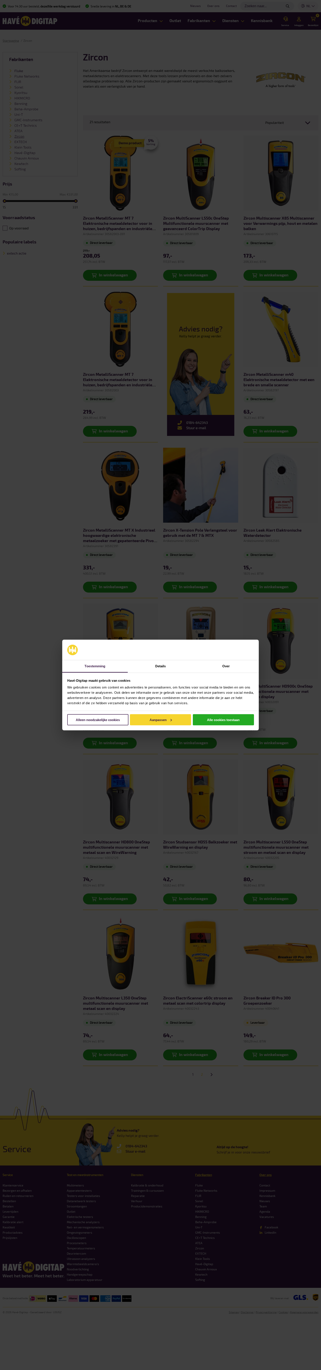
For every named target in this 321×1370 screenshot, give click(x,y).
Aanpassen (158, 719)
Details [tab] (160, 666)
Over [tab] (226, 666)
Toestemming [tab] (95, 666)
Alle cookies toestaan (223, 719)
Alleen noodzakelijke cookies (98, 719)
